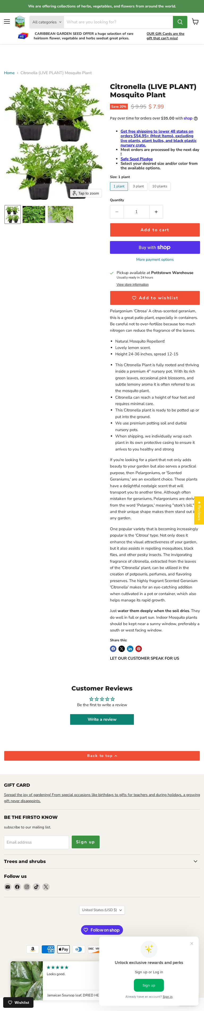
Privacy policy (42, 965)
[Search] (180, 22)
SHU (71, 977)
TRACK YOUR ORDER (98, 965)
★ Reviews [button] (199, 510)
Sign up (85, 842)
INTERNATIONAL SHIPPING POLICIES (85, 971)
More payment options (155, 260)
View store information (133, 285)
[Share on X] (121, 649)
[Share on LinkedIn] (130, 649)
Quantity (117, 200)
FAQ (84, 977)
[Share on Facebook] (113, 649)
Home (9, 73)
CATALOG (67, 965)
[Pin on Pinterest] (138, 649)
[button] (12, 214)
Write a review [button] (102, 719)
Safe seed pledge (48, 977)
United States (99, 910)
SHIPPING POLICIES (34, 971)
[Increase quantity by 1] (156, 212)
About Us (19, 965)
